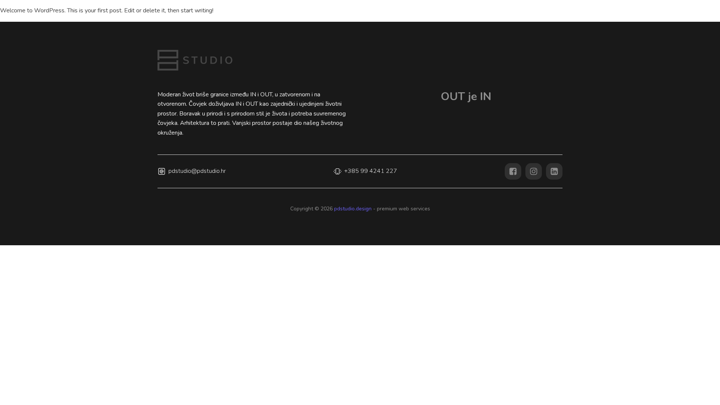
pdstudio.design (352, 208)
